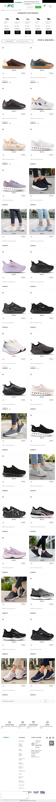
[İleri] (51, 701)
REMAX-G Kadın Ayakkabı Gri (36, 608)
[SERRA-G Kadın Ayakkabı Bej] (14, 142)
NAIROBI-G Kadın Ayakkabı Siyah (37, 281)
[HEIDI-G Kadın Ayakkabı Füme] (14, 428)
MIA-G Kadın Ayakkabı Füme (8, 322)
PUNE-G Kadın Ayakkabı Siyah (18, 22)
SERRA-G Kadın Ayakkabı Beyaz (37, 118)
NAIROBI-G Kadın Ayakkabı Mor (8, 281)
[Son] (53, 701)
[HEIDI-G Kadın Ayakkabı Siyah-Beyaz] (42, 428)
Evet (38, 7)
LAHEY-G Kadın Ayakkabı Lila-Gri (9, 363)
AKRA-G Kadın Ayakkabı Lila (8, 200)
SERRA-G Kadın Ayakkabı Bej (8, 159)
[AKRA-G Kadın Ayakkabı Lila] (14, 183)
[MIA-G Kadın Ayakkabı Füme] (14, 305)
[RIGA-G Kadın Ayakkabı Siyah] (42, 550)
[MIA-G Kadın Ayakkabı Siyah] (42, 305)
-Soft (21, 800)
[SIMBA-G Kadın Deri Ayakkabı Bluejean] (42, 60)
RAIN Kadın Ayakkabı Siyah (35, 649)
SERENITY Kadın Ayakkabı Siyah (6, 22)
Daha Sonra (30, 7)
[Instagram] (53, 738)
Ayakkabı (12, 10)
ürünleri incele (14, 797)
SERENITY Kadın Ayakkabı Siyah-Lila (37, 526)
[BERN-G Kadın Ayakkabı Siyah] (14, 510)
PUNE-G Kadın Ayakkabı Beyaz (8, 690)
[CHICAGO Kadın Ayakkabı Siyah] (38, 18)
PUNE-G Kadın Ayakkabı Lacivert (49, 22)
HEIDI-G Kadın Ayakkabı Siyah (8, 486)
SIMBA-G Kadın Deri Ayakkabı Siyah (9, 118)
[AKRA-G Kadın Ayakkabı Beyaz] (42, 142)
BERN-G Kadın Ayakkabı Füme (28, 22)
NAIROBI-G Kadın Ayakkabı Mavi (37, 241)
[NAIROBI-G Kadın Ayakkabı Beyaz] (14, 224)
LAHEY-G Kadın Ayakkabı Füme (36, 363)
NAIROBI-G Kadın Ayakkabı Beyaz (9, 241)
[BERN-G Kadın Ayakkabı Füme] (28, 18)
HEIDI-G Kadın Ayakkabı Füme (8, 445)
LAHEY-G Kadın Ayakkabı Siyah (8, 404)
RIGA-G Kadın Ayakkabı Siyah (36, 567)
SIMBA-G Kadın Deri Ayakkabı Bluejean (38, 77)
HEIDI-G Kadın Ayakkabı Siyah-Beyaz (37, 445)
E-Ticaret (24, 800)
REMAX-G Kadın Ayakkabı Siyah (8, 649)
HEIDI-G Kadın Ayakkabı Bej (36, 404)
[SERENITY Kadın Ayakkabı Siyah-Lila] (42, 510)
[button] (25, 36)
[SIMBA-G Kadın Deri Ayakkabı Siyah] (14, 101)
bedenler (23, 73)
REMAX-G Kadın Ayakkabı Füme (8, 608)
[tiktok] (50, 738)
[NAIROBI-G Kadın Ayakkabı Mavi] (42, 224)
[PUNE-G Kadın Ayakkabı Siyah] (18, 18)
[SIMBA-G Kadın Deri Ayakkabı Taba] (14, 60)
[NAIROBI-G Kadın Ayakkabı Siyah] (42, 265)
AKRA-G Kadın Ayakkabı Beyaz (36, 159)
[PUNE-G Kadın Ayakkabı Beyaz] (14, 673)
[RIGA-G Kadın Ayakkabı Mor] (14, 550)
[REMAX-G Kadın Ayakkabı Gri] (42, 591)
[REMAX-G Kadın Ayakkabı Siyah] (14, 632)
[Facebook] (47, 738)
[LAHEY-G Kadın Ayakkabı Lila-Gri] (14, 346)
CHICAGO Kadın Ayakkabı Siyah (37, 22)
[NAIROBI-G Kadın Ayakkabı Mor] (14, 265)
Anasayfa (3, 10)
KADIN (7, 10)
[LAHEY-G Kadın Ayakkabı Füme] (42, 346)
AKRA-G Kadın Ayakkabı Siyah (36, 200)
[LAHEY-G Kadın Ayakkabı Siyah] (14, 387)
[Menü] (5, 6)
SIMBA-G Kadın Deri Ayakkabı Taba (9, 77)
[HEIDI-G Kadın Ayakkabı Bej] (42, 387)
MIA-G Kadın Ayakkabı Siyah (36, 322)
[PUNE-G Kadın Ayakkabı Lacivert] (49, 18)
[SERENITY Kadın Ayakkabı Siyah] (7, 18)
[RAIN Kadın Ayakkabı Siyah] (42, 632)
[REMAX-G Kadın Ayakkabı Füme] (14, 591)
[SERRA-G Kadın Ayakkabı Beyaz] (42, 101)
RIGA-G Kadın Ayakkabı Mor (8, 567)
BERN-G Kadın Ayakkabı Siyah (8, 526)
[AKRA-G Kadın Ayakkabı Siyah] (42, 183)
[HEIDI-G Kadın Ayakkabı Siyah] (14, 469)
